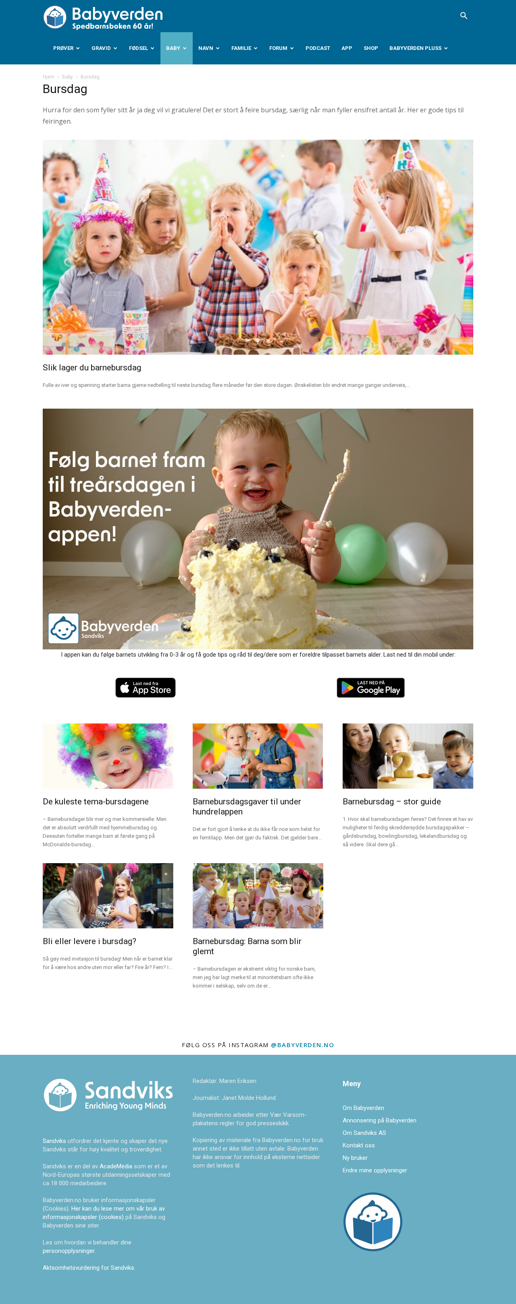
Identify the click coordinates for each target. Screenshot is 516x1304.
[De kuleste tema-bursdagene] (108, 756)
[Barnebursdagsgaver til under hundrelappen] (258, 756)
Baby (173, 48)
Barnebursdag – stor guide (392, 801)
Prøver (63, 48)
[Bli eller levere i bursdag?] (108, 895)
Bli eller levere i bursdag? (89, 941)
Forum (278, 48)
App (346, 48)
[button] (463, 16)
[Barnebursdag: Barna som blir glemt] (258, 895)
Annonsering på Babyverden (379, 1120)
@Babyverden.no (302, 1045)
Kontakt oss (359, 1145)
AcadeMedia (117, 1166)
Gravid (101, 48)
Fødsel (138, 48)
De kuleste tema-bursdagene (96, 801)
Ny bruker (355, 1157)
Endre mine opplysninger (375, 1170)
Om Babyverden (363, 1108)
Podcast (318, 48)
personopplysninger (68, 1250)
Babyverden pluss (415, 48)
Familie (241, 48)
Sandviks (54, 1141)
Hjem (48, 77)
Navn (205, 48)
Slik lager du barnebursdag (92, 367)
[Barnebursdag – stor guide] (408, 756)
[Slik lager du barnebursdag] (258, 247)
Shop (371, 48)
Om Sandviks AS (364, 1133)
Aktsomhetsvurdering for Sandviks (88, 1267)
